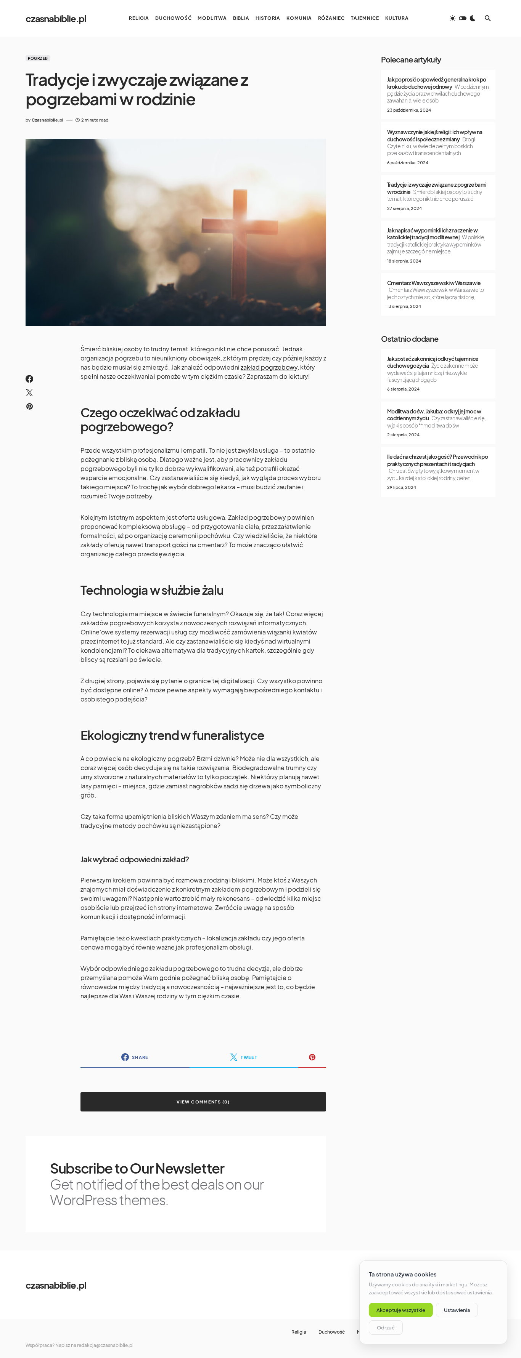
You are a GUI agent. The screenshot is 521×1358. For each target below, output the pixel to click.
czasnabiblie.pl (56, 18)
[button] (462, 18)
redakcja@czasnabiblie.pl (105, 1345)
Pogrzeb (38, 58)
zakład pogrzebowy (269, 367)
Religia (298, 1332)
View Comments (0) (203, 1101)
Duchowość (331, 1332)
